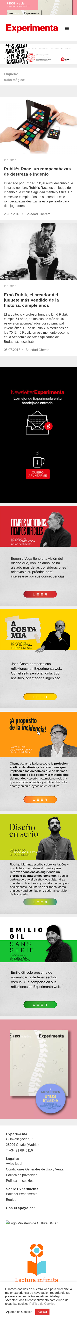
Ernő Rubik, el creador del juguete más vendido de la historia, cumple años (31, 300)
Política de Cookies (42, 1303)
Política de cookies (19, 1180)
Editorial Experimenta (21, 1194)
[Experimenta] (32, 28)
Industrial (10, 160)
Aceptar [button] (42, 1311)
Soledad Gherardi (38, 214)
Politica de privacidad (21, 1175)
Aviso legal (14, 1163)
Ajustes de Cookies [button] (19, 1311)
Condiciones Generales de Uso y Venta (34, 1169)
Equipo (11, 1199)
